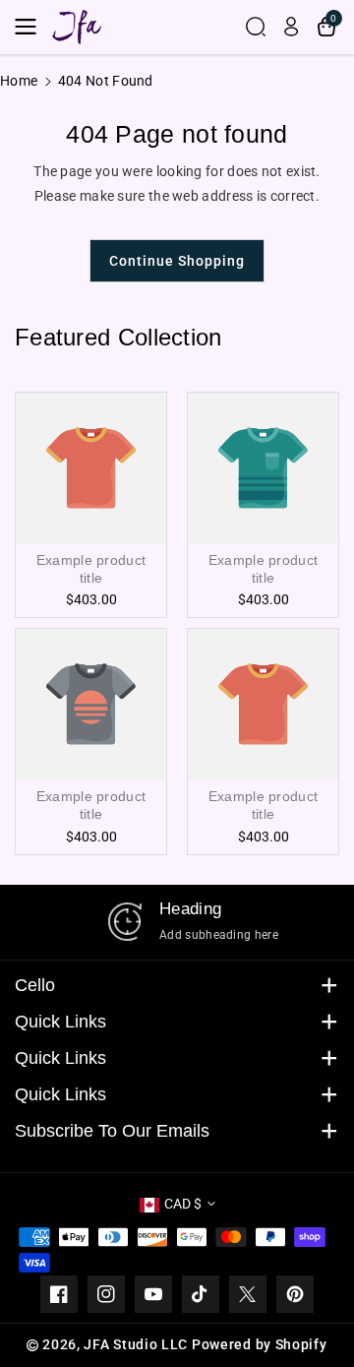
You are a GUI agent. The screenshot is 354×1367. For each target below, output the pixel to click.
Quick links (60, 1021)
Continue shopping (177, 261)
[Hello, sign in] (291, 26)
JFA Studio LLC (136, 1344)
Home (18, 81)
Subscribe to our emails (112, 1131)
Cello (35, 985)
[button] (31, 26)
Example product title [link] (91, 569)
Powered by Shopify (259, 1344)
